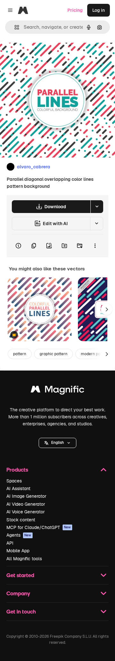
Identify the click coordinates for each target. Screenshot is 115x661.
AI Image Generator (26, 496)
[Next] (106, 309)
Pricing (75, 10)
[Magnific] (57, 391)
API (9, 543)
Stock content (20, 520)
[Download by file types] (96, 206)
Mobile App (17, 551)
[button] (57, 443)
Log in (98, 10)
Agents (18, 535)
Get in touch (21, 611)
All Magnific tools (24, 559)
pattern (19, 353)
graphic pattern (53, 353)
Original (41, 55)
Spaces (14, 481)
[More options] (94, 245)
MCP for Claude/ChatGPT (38, 527)
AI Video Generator (25, 504)
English (57, 442)
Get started (20, 575)
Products (17, 469)
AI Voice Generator (25, 512)
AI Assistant (18, 488)
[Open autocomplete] (14, 27)
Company (18, 593)
